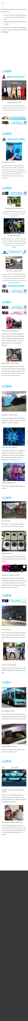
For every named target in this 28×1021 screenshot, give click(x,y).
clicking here (22, 27)
